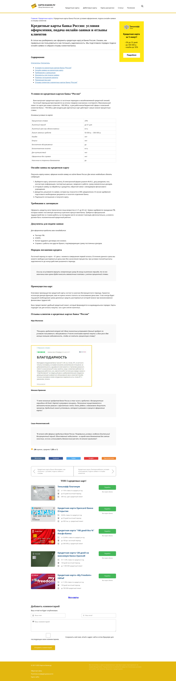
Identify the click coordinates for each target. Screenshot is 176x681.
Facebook (56, 458)
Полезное (131, 8)
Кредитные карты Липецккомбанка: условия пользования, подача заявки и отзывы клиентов (93, 471)
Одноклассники (109, 458)
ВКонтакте (38, 458)
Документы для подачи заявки (47, 75)
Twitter (73, 458)
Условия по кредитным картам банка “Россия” (53, 68)
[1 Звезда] (32, 449)
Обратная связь (36, 671)
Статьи (120, 8)
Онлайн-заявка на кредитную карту (49, 70)
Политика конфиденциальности (42, 674)
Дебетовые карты (90, 8)
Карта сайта (35, 677)
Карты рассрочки (107, 8)
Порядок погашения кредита (46, 77)
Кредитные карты (72, 8)
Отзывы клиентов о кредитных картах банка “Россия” (56, 82)
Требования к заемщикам (45, 73)
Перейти (107, 487)
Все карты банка (107, 492)
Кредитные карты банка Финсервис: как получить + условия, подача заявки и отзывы (51, 471)
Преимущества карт (43, 80)
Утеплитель (35, 63)
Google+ (91, 458)
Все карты (73, 597)
